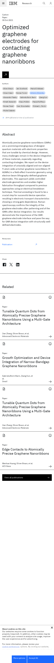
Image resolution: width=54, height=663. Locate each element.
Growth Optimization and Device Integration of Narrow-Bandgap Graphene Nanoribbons (26, 362)
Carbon (5, 14)
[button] (52, 628)
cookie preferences (11, 646)
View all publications (13, 477)
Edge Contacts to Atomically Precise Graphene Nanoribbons (25, 451)
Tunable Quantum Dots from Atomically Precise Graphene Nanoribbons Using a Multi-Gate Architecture (26, 317)
